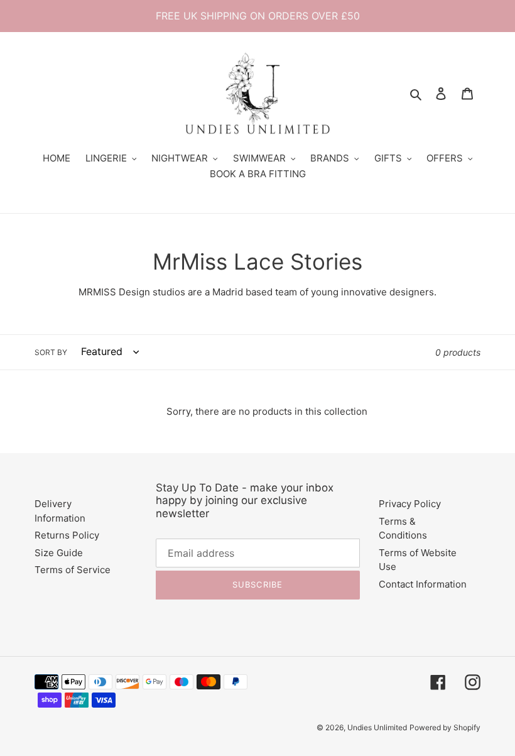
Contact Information (423, 584)
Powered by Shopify (444, 727)
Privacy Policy (410, 504)
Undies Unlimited (377, 727)
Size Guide (59, 553)
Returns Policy (67, 535)
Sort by (51, 352)
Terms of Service (73, 570)
